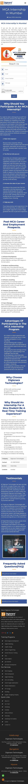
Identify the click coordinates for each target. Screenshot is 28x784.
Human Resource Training (11, 653)
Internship (7, 716)
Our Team (7, 704)
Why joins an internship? (9, 573)
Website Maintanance (10, 686)
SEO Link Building (9, 680)
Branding (7, 691)
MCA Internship (16, 17)
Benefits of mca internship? (10, 601)
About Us (7, 701)
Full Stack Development (10, 664)
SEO (6, 655)
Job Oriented (8, 661)
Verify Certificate (9, 713)
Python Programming (10, 650)
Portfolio (7, 710)
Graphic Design (8, 647)
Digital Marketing (9, 644)
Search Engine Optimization (11, 683)
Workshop (7, 707)
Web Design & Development (12, 641)
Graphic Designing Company (12, 694)
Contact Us (7, 724)
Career (6, 721)
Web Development (9, 674)
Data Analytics (8, 658)
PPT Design (8, 688)
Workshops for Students (11, 718)
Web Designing (8, 671)
